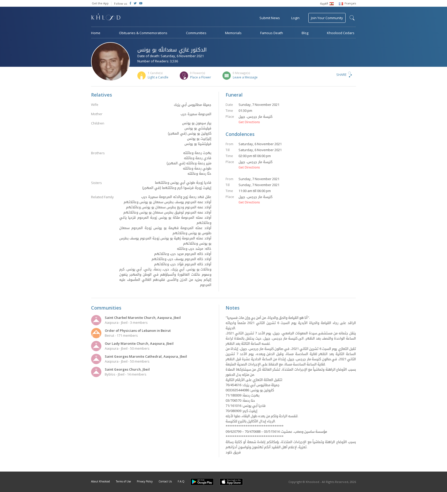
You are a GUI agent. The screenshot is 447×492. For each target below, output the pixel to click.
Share (341, 74)
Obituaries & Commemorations (143, 33)
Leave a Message (245, 77)
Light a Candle (158, 77)
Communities (196, 33)
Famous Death (271, 33)
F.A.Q (181, 481)
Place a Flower (200, 77)
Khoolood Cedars (340, 33)
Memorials (233, 33)
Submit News (269, 18)
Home (95, 33)
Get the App (100, 3)
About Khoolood (100, 481)
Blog (305, 33)
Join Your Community (327, 18)
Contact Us (165, 481)
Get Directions (249, 122)
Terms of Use (123, 481)
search (352, 17)
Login (295, 18)
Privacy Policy (145, 481)
